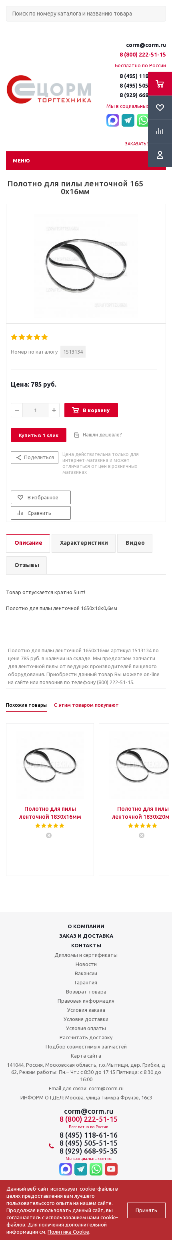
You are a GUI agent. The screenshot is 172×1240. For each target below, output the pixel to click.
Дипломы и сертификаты (86, 955)
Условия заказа (86, 1010)
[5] (45, 337)
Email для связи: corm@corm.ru (86, 1088)
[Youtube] (111, 1170)
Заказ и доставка (86, 936)
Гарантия (86, 982)
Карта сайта (86, 1055)
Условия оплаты (86, 1028)
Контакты (86, 945)
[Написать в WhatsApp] (143, 120)
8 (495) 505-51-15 (143, 85)
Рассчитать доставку (86, 1037)
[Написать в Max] (112, 120)
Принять (146, 1210)
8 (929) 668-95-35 (143, 95)
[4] (37, 337)
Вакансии (86, 973)
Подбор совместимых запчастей (86, 1046)
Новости (86, 964)
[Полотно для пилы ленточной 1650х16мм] (86, 266)
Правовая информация (86, 1000)
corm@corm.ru (146, 45)
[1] (14, 337)
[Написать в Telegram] (128, 120)
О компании (86, 926)
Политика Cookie (68, 1231)
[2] (22, 337)
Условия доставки (86, 1019)
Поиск (10, 28)
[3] (30, 337)
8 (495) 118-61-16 (143, 76)
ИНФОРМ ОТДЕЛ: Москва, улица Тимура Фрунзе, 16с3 (86, 1097)
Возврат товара (86, 991)
